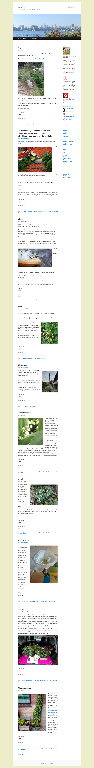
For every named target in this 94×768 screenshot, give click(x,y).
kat (35, 124)
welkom (24, 749)
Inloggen (65, 172)
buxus (52, 680)
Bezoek (21, 48)
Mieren (21, 219)
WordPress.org (66, 177)
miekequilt (68, 116)
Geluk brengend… (25, 412)
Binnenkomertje (24, 688)
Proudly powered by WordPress (47, 763)
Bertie (64, 149)
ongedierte (44, 299)
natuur (25, 211)
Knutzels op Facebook (68, 141)
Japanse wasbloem (36, 358)
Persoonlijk (38, 471)
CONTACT (41, 38)
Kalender (71, 108)
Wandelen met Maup (67, 161)
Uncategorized (28, 124)
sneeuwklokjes (21, 533)
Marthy (64, 154)
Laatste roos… (24, 540)
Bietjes (64, 133)
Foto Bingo (65, 136)
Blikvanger (22, 365)
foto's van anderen (25, 299)
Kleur (20, 306)
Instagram (65, 143)
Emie (64, 152)
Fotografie (24, 532)
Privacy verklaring (33, 38)
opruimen (56, 211)
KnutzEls (22, 7)
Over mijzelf (25, 38)
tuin (37, 124)
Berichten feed (66, 174)
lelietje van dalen (53, 471)
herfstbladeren (50, 211)
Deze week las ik (22, 141)
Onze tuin (23, 124)
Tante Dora (65, 159)
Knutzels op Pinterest (67, 144)
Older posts (20, 754)
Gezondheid (33, 471)
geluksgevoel (27, 471)
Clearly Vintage (66, 151)
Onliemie (65, 155)
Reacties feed (66, 175)
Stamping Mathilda (67, 158)
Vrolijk (20, 479)
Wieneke (65, 162)
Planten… (22, 609)
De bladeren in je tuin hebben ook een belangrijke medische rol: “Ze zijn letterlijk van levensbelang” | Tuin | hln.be (35, 133)
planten (19, 472)
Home (19, 38)
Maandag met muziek (67, 135)
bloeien (51, 532)
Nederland (31, 601)
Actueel (23, 358)
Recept (72, 116)
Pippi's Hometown (67, 156)
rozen (55, 601)
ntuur (41, 358)
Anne (67, 108)
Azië (22, 211)
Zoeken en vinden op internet (38, 211)
